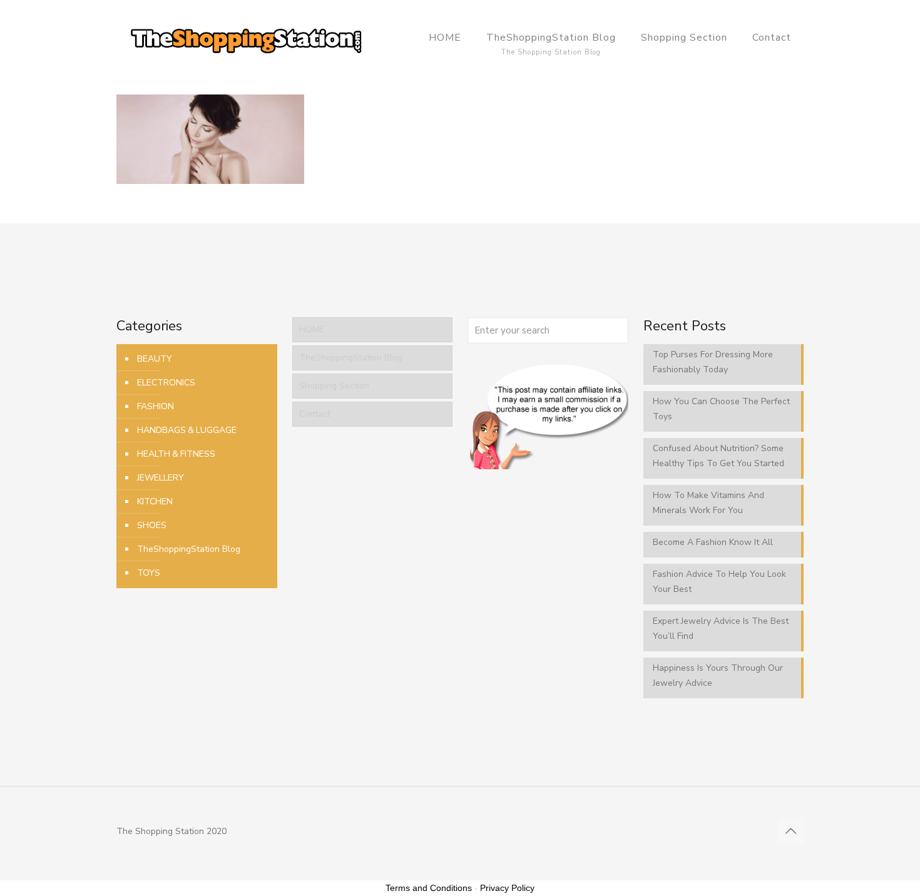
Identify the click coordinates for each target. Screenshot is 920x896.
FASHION (155, 406)
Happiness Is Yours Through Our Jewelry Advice (718, 675)
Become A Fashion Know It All (713, 542)
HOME (311, 329)
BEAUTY (154, 359)
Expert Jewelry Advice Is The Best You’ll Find (721, 628)
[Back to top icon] (790, 831)
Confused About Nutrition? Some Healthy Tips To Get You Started (718, 455)
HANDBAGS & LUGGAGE (187, 430)
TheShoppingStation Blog (188, 549)
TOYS (148, 573)
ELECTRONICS (166, 383)
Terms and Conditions (429, 888)
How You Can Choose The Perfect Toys (721, 408)
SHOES (151, 525)
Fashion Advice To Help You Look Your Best (719, 581)
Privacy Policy (507, 888)
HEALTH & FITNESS (176, 454)
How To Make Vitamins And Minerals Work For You (708, 502)
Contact (314, 414)
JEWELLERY (160, 478)
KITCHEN (155, 501)
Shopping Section (334, 386)
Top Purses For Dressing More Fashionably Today (713, 362)
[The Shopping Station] (246, 37)
